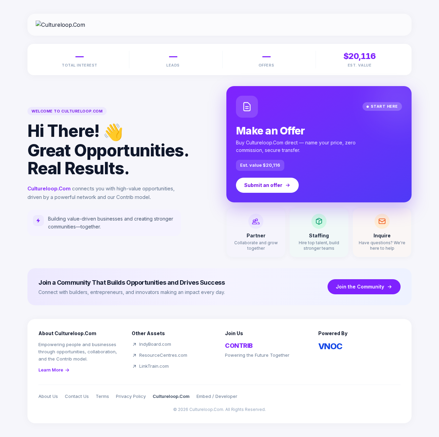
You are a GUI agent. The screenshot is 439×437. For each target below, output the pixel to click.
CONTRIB (239, 345)
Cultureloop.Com (171, 396)
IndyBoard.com (155, 344)
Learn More (50, 370)
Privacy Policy (131, 396)
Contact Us (77, 396)
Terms (102, 396)
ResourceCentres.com (163, 355)
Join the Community (360, 287)
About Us (48, 396)
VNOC (330, 346)
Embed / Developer (217, 396)
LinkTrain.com (154, 366)
